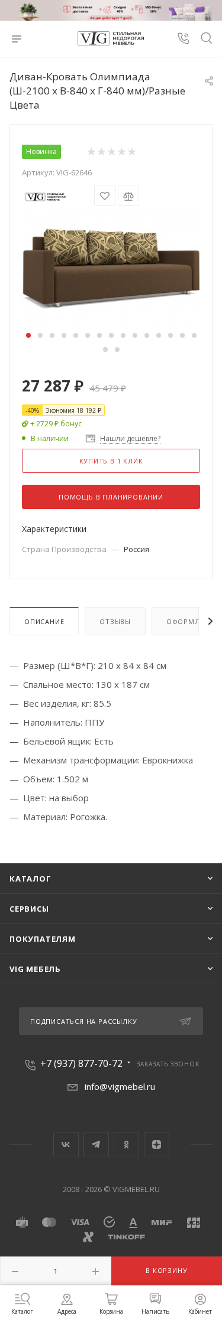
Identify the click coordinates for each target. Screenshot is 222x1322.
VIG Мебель (35, 969)
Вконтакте (66, 1144)
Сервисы (29, 908)
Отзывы (115, 621)
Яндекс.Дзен (156, 1144)
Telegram (96, 1144)
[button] (28, 335)
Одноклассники (126, 1144)
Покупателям (42, 938)
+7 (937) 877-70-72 (81, 1063)
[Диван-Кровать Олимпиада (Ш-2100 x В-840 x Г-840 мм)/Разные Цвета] (111, 267)
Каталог (30, 878)
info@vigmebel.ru (120, 1086)
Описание (44, 621)
